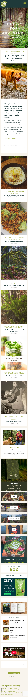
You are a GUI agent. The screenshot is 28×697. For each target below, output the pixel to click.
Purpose (8, 690)
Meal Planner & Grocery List (14, 376)
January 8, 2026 (14, 287)
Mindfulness (9, 327)
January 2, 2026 (14, 377)
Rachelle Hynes (16, 145)
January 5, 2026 (14, 333)
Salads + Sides (9, 239)
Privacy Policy (9, 688)
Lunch (10, 237)
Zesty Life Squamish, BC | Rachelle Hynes (10, 685)
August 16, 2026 (7, 145)
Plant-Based (15, 237)
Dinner (15, 372)
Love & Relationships (9, 282)
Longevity (12, 51)
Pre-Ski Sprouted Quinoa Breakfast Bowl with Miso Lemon (14, 196)
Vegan (16, 193)
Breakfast (21, 191)
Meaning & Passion (19, 282)
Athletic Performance (9, 191)
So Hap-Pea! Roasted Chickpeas (14, 241)
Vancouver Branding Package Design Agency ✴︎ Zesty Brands (12, 693)
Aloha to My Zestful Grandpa (14, 421)
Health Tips (20, 372)
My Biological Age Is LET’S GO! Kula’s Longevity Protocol (14, 58)
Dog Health (6, 51)
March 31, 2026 (14, 199)
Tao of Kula (13, 690)
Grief (11, 416)
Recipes (12, 193)
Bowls (16, 191)
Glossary (4, 690)
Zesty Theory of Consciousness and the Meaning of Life (14, 330)
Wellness (18, 51)
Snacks (15, 239)
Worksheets (21, 373)
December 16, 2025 (14, 423)
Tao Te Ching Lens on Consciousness (14, 285)
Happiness (16, 416)
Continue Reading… (10, 138)
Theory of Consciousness (9, 691)
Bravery (7, 416)
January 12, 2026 (14, 243)
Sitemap (4, 688)
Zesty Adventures (14, 283)
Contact (15, 688)
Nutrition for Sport (8, 373)
